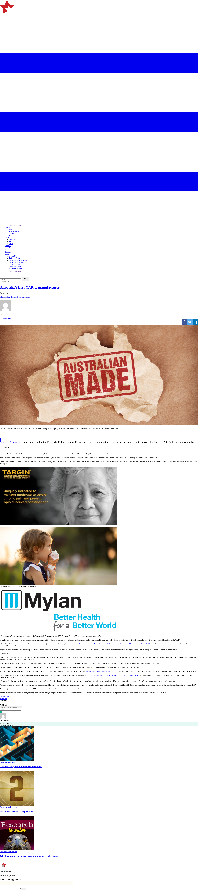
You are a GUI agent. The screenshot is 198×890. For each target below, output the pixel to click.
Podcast (7, 250)
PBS (10, 242)
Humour (8, 252)
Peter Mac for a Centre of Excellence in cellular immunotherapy (115, 675)
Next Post (3, 699)
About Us (12, 256)
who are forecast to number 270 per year (100, 671)
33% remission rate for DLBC (140, 644)
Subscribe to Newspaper (18, 260)
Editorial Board (14, 258)
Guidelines (4, 762)
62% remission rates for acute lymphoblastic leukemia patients (101, 644)
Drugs (11, 235)
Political (7, 237)
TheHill (12, 240)
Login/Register (15, 225)
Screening (12, 233)
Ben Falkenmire (6, 318)
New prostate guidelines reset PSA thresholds (21, 766)
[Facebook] (184, 322)
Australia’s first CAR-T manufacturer (30, 287)
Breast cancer (14, 231)
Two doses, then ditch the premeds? (16, 811)
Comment (12, 248)
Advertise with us (15, 268)
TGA (11, 244)
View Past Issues (15, 264)
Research (13, 807)
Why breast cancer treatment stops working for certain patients (29, 856)
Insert (24, 889)
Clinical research (12, 297)
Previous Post (5, 697)
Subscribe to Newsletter (17, 262)
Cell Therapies (10, 441)
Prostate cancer (13, 762)
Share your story (15, 266)
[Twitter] (189, 322)
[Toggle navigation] (3, 22)
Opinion (8, 246)
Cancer (11, 229)
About (7, 254)
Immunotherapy (24, 297)
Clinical (7, 227)
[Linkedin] (195, 322)
